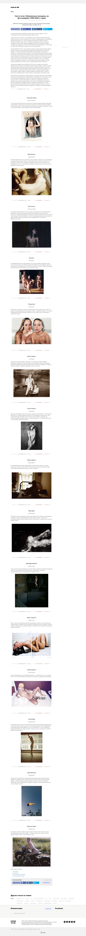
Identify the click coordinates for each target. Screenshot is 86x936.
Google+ (72, 922)
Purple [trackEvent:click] (50, 898)
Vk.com (67, 922)
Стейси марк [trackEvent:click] (40, 903)
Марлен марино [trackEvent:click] (19, 903)
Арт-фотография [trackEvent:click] (56, 898)
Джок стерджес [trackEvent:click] (68, 901)
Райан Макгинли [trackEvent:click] (39, 901)
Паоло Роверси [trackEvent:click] (71, 898)
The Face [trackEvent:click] (54, 903)
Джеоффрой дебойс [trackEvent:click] (47, 903)
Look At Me (15, 7)
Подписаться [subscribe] (48, 908)
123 (23, 20)
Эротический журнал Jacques (18, 876)
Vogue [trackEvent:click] (27, 898)
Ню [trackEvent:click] (23, 898)
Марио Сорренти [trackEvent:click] (64, 898)
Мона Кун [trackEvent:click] (33, 901)
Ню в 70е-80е (15, 871)
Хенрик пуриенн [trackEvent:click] (33, 903)
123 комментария (46, 882)
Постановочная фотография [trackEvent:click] (38, 898)
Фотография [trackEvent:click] (19, 898)
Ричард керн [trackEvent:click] (61, 901)
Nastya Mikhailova (35, 20)
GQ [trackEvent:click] (31, 898)
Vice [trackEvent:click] (46, 898)
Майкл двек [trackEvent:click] (26, 903)
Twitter (69, 922)
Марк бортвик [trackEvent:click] (54, 901)
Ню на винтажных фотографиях (19, 874)
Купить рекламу (65, 47)
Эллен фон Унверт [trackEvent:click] (20, 901)
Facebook (65, 922)
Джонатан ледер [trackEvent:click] (47, 901)
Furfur (43, 933)
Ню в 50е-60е (15, 873)
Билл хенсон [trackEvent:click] (27, 901)
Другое (12, 11)
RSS (74, 922)
